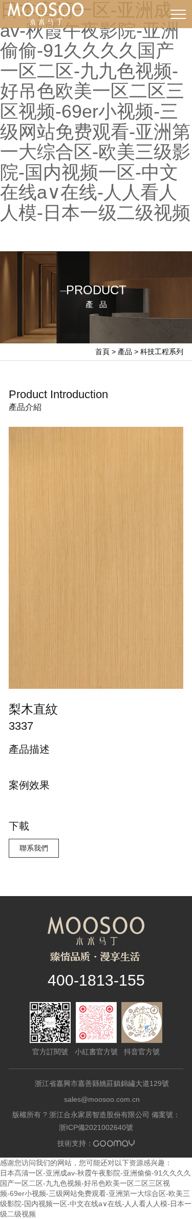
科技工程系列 (161, 351)
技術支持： (96, 1143)
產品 (125, 351)
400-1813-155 (96, 980)
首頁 (102, 351)
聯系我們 (33, 848)
